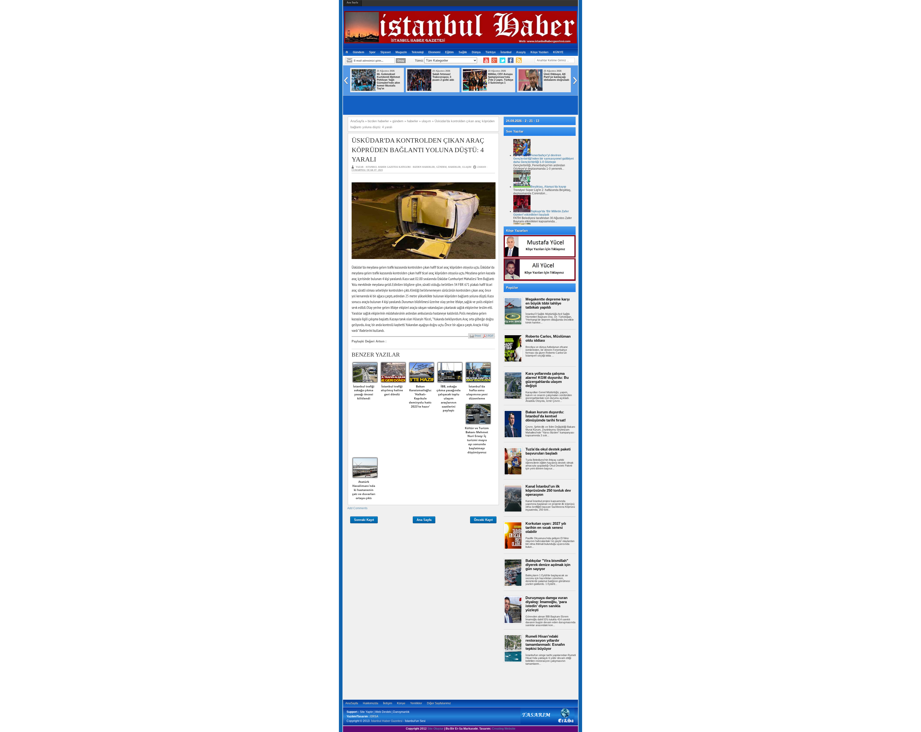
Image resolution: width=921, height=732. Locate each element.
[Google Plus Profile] (494, 60)
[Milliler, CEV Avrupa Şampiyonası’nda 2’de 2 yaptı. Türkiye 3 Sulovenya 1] (475, 89)
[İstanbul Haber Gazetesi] (460, 41)
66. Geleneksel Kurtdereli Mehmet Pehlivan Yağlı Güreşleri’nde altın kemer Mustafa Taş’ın (388, 81)
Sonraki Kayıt (364, 520)
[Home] (346, 52)
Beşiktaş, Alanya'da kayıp (548, 186)
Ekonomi (434, 52)
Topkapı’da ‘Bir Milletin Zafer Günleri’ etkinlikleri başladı (541, 213)
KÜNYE (558, 52)
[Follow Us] (502, 60)
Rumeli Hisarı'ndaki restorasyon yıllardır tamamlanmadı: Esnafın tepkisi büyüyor (545, 642)
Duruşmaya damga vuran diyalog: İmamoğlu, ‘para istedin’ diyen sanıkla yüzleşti (546, 604)
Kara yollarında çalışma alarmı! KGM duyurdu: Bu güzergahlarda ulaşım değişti (547, 379)
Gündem (358, 52)
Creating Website (503, 728)
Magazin (401, 52)
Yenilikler (416, 703)
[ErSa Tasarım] (547, 723)
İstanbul (506, 52)
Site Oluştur (435, 728)
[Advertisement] (542, 682)
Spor (372, 52)
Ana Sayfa (352, 2)
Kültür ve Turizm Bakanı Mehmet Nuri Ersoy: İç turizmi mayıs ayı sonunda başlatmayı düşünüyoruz (477, 440)
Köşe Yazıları (539, 52)
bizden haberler (424, 167)
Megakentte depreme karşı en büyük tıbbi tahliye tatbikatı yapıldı (547, 303)
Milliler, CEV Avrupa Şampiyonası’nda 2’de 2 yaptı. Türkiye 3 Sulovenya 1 (500, 78)
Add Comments (357, 508)
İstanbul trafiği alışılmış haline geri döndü (392, 390)
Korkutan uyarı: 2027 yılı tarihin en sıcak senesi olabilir (545, 527)
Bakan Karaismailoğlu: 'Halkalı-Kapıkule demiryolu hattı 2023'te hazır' (420, 396)
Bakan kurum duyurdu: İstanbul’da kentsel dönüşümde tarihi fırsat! (545, 416)
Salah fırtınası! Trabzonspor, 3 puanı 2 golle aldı (443, 77)
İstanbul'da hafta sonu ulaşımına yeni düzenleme (477, 392)
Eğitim (449, 52)
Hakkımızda (370, 703)
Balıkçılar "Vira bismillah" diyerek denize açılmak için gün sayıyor (547, 565)
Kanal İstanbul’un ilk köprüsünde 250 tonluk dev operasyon (548, 490)
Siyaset (385, 52)
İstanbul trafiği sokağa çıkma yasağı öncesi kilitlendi (363, 392)
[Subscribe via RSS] (519, 60)
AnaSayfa (351, 703)
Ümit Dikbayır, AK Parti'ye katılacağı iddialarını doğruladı (556, 77)
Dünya (476, 52)
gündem (441, 167)
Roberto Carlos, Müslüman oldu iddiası (548, 338)
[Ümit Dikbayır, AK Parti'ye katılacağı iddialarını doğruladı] (531, 89)
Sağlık (463, 52)
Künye (401, 703)
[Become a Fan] (511, 60)
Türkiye (490, 52)
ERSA (374, 716)
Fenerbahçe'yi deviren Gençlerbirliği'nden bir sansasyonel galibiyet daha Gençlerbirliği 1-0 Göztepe (543, 159)
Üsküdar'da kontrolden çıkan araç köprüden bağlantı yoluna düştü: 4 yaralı (418, 150)
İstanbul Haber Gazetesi (386, 721)
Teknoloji (418, 52)
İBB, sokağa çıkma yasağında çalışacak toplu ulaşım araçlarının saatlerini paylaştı (448, 398)
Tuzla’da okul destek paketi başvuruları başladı (548, 451)
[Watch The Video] (486, 60)
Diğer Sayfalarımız (439, 703)
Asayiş (521, 52)
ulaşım (466, 167)
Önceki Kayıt (483, 520)
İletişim (387, 703)
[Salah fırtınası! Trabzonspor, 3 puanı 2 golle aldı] (419, 89)
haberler (454, 167)
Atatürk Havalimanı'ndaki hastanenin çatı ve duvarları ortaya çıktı (363, 490)
